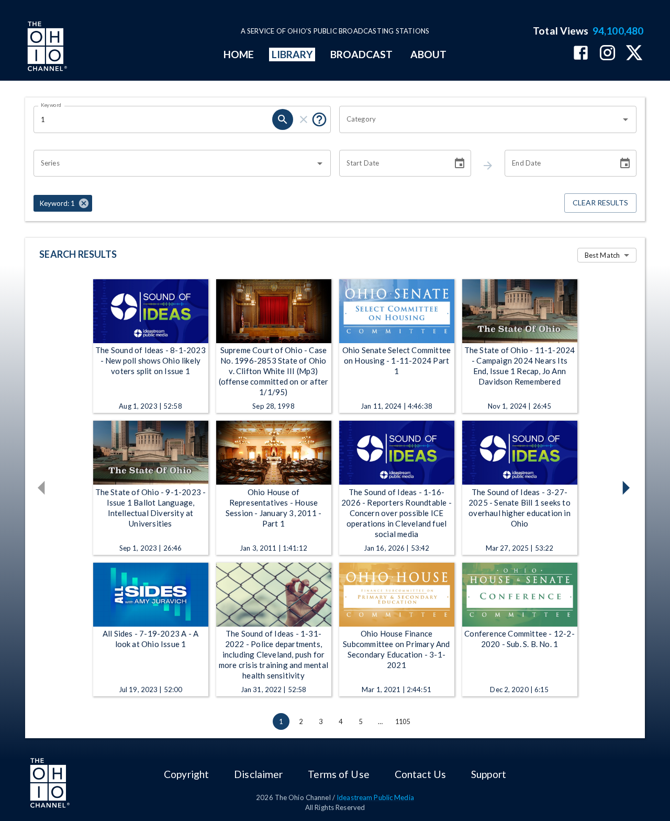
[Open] (625, 119)
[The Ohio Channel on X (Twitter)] (634, 53)
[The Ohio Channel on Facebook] (581, 53)
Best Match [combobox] (602, 255)
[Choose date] (459, 163)
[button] (63, 203)
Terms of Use (338, 774)
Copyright (186, 774)
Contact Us (420, 774)
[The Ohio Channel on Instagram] (607, 53)
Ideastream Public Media (375, 797)
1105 (402, 721)
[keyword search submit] (282, 119)
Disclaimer (258, 774)
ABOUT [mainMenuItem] (428, 54)
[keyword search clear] (303, 119)
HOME (239, 54)
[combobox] (480, 119)
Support (488, 774)
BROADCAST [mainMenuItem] (361, 54)
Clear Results (600, 202)
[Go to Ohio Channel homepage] (46, 47)
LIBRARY (292, 54)
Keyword (51, 105)
